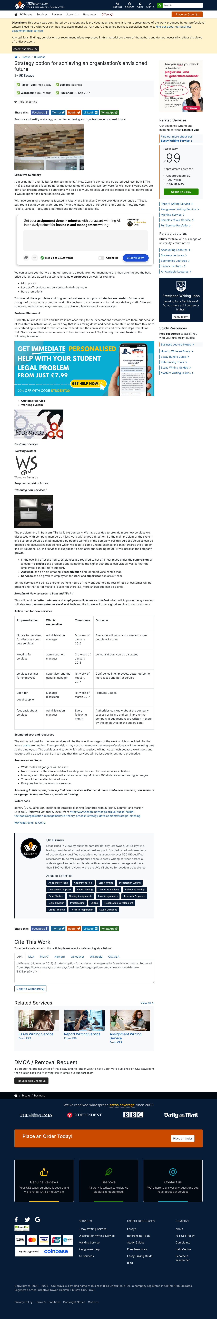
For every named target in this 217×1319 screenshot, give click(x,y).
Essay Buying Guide (139, 1256)
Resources (89, 14)
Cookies (93, 1302)
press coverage (122, 1105)
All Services (86, 1256)
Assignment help (89, 1249)
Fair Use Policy (185, 1235)
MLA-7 (44, 956)
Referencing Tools (173, 362)
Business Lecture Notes (176, 344)
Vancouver (77, 956)
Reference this (28, 101)
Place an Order (186, 14)
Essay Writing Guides (175, 367)
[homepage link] (16, 57)
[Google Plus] (38, 1219)
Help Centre (183, 1249)
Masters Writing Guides (176, 373)
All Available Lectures (175, 271)
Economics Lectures (174, 260)
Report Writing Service (176, 203)
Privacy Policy (23, 1302)
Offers (106, 14)
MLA (31, 956)
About (179, 1229)
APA (20, 956)
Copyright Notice (74, 1302)
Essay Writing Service (92, 1229)
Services (42, 14)
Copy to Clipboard (29, 988)
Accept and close (23, 48)
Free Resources (137, 1249)
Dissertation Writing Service (97, 1235)
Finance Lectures (172, 266)
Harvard (59, 956)
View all (146, 1003)
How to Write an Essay (176, 351)
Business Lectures (173, 255)
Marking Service (171, 214)
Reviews (57, 14)
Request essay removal (31, 1080)
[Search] (160, 5)
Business (39, 57)
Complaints (182, 1242)
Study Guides (135, 1242)
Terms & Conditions (47, 1302)
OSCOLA (114, 956)
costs (26, 745)
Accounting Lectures (174, 250)
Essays (26, 57)
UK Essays (25, 14)
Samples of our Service (176, 220)
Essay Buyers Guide (174, 356)
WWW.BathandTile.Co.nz (30, 822)
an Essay (181, 191)
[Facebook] (17, 1219)
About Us (73, 14)
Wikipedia (96, 956)
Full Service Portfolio (175, 225)
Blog (130, 1262)
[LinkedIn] (28, 1219)
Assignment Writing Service (179, 209)
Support (129, 6)
